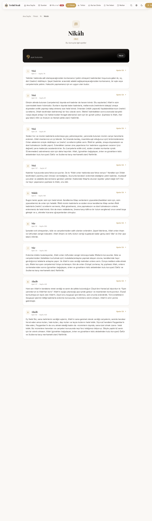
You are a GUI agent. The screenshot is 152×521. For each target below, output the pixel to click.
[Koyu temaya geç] (141, 5)
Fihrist (35, 16)
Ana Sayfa (27, 16)
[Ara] (131, 5)
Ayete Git (120, 70)
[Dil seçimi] (136, 5)
